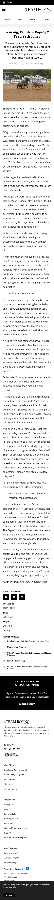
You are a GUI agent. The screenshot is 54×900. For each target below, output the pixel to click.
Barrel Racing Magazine (14, 774)
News (7, 20)
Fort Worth (22, 459)
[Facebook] (4, 2)
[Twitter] (14, 749)
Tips (19, 20)
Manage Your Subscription (15, 837)
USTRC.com (9, 823)
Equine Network (11, 853)
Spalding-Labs (10, 814)
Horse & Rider (10, 779)
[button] (6, 597)
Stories (32, 20)
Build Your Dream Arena (22, 293)
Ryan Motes (15, 321)
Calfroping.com (10, 789)
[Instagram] (7, 2)
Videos (46, 20)
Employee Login (11, 862)
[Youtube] (11, 2)
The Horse (8, 784)
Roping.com (9, 804)
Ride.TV (7, 833)
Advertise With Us (11, 858)
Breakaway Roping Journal (15, 770)
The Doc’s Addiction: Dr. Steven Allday (28, 581)
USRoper (8, 809)
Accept (9, 895)
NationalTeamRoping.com (15, 828)
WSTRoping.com (11, 818)
